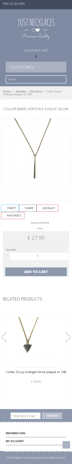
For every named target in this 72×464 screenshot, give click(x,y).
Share (28, 208)
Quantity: (11, 249)
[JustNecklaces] (36, 28)
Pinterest (13, 215)
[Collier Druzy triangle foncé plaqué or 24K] (36, 338)
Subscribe (52, 415)
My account (15, 441)
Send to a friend (39, 222)
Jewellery (21, 91)
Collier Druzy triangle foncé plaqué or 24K (36, 372)
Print (39, 228)
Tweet (11, 208)
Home (7, 91)
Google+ (48, 208)
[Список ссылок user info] (64, 4)
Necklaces (36, 91)
